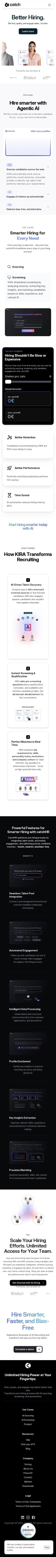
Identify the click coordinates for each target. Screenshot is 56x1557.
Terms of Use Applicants (27, 1506)
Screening (29, 1420)
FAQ (28, 1440)
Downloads (28, 1486)
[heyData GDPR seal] (28, 1530)
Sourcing (29, 1415)
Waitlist (28, 1481)
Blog (28, 1448)
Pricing (28, 1464)
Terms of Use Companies (28, 1501)
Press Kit (28, 1473)
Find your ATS (28, 1444)
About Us (28, 1468)
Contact (28, 1477)
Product (28, 1424)
